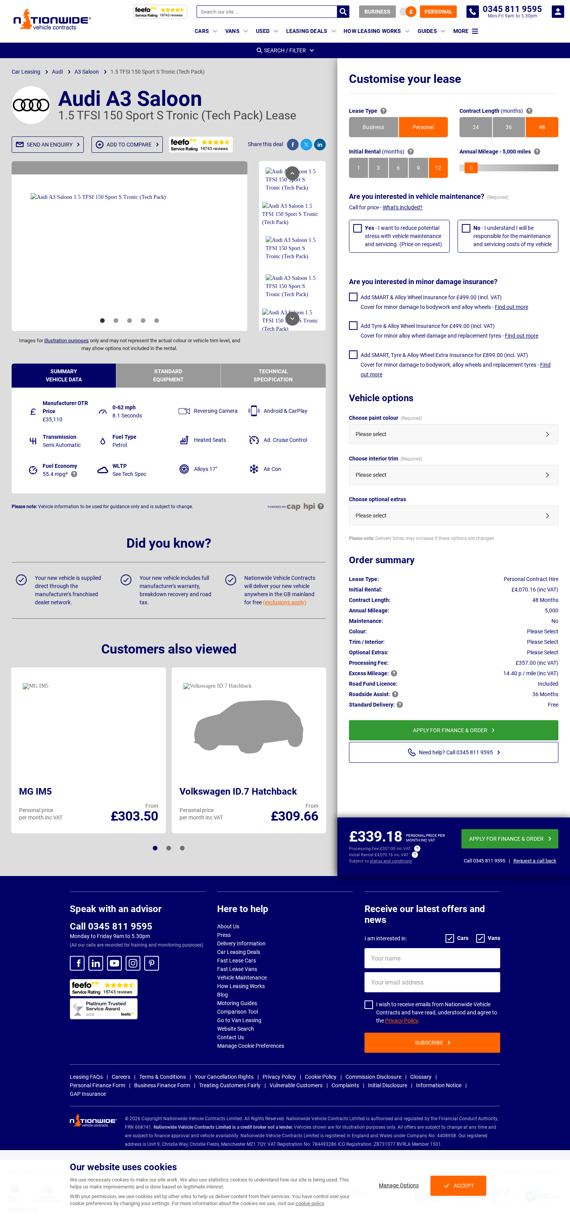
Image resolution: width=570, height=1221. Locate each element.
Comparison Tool (237, 1012)
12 (441, 170)
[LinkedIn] (95, 963)
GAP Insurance (88, 1094)
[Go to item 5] (157, 320)
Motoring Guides (237, 1003)
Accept (464, 1186)
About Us (228, 926)
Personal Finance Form (97, 1085)
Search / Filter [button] (285, 50)
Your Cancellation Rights (224, 1077)
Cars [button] (202, 31)
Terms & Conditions (162, 1077)
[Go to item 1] (102, 320)
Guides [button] (427, 31)
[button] (48, 144)
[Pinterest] (151, 963)
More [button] (460, 31)
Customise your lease (405, 79)
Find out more (511, 307)
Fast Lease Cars (236, 960)
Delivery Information (241, 943)
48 (548, 129)
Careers (121, 1077)
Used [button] (263, 31)
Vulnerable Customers (296, 1085)
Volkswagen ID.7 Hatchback (238, 791)
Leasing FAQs (86, 1077)
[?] (383, 111)
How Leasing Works (241, 986)
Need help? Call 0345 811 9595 (456, 752)
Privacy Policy (401, 1021)
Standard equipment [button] (168, 375)
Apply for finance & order (450, 730)
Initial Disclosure (387, 1085)
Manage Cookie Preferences (250, 1046)
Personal (439, 12)
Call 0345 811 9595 (111, 926)
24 (482, 129)
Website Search (235, 1029)
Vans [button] (232, 31)
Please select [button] (371, 434)
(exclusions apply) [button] (284, 602)
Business (377, 12)
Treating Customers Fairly (230, 1085)
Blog (222, 995)
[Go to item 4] (143, 320)
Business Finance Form (162, 1085)
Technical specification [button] (273, 375)
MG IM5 (35, 791)
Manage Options (399, 1185)
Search (343, 11)
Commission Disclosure (373, 1077)
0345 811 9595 (472, 11)
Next (292, 319)
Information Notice (438, 1085)
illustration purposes (66, 340)
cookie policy (309, 1203)
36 (515, 129)
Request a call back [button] (534, 861)
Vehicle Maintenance (242, 977)
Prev (292, 173)
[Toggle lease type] (407, 11)
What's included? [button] (403, 207)
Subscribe (429, 1043)
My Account (558, 11)
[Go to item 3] (129, 320)
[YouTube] (114, 963)
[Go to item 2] (116, 320)
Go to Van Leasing (239, 1020)
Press (224, 935)
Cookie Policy (321, 1077)
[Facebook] (77, 963)
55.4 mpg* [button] (55, 474)
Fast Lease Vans (237, 969)
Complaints (345, 1085)
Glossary (421, 1077)
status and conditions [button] (391, 861)
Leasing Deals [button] (307, 31)
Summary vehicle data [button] (64, 375)
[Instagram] (133, 963)
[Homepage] (52, 19)
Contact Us (230, 1037)
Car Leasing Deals (238, 952)
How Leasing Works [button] (372, 31)
